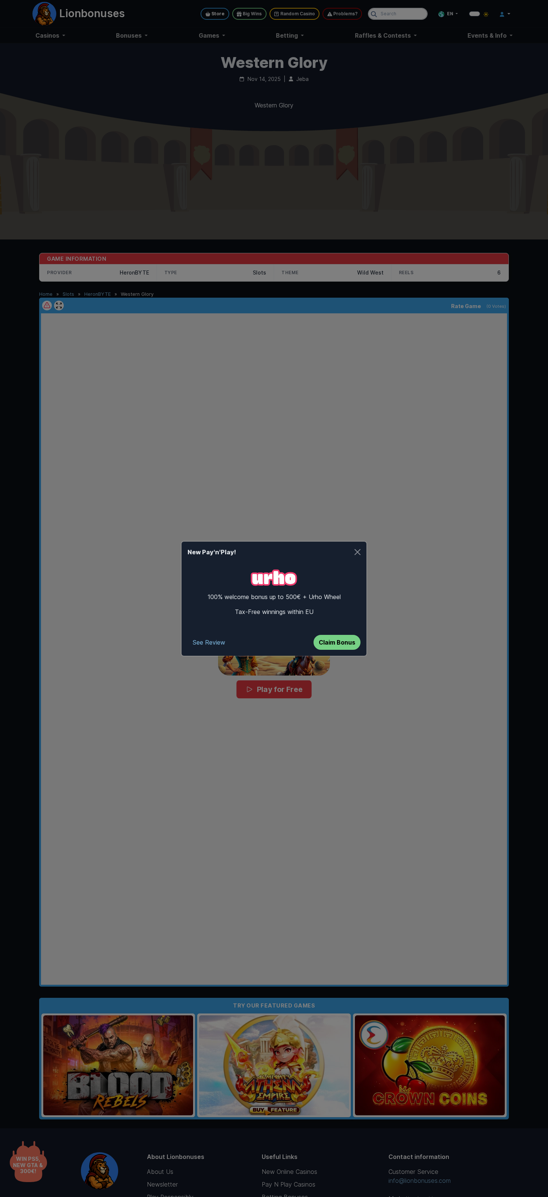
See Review (209, 642)
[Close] (357, 552)
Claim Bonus (337, 642)
